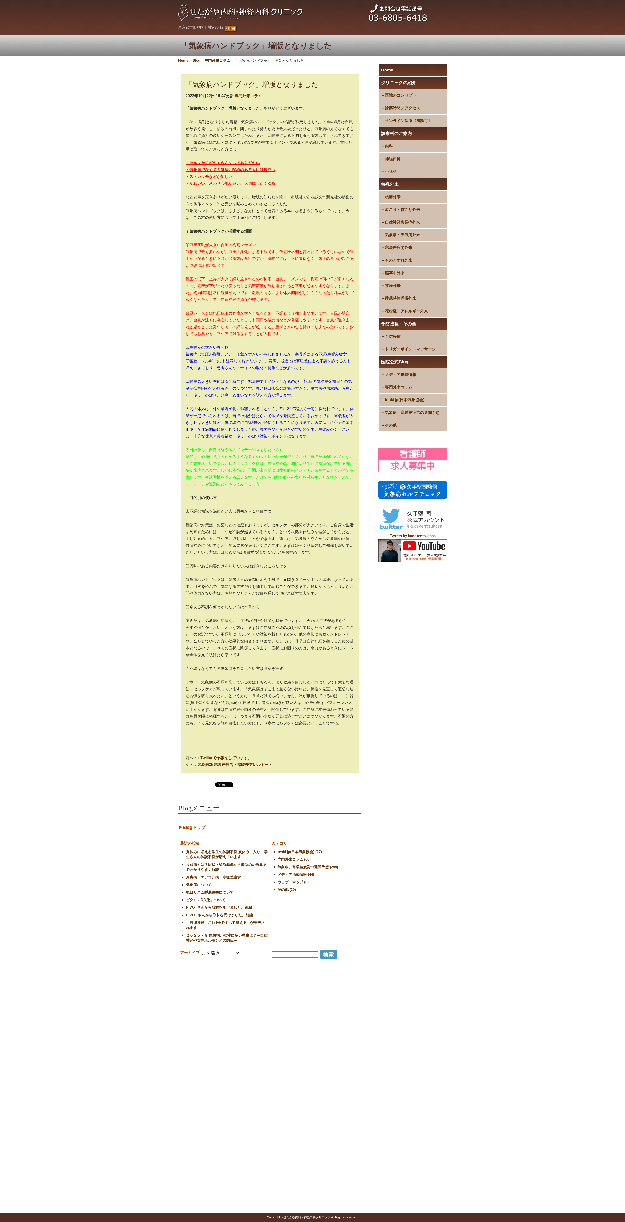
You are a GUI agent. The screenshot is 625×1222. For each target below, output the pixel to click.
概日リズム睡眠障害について (210, 892)
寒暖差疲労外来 (398, 247)
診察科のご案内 (396, 133)
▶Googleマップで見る (200, 1132)
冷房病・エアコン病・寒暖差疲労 (213, 877)
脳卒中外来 (395, 273)
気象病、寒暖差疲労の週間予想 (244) (308, 867)
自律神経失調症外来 (402, 222)
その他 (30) (287, 889)
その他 (391, 425)
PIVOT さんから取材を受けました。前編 (219, 915)
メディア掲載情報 (400, 374)
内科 (389, 146)
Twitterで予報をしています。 (226, 758)
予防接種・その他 (398, 323)
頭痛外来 (393, 197)
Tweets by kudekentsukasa (413, 536)
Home (387, 70)
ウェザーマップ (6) (293, 882)
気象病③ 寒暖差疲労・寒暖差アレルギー (233, 765)
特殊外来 (390, 184)
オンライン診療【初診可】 (408, 121)
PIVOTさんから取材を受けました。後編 (219, 907)
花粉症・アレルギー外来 (406, 311)
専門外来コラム (398, 387)
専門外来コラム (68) (294, 859)
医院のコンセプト (400, 95)
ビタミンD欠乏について (205, 900)
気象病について (199, 885)
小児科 (391, 171)
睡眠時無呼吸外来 (400, 298)
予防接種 (393, 336)
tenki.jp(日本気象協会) (404, 400)
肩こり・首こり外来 (402, 209)
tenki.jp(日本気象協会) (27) (300, 852)
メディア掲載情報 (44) (296, 874)
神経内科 (393, 159)
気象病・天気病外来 (402, 235)
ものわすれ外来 (398, 260)
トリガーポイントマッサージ (410, 349)
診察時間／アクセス (402, 108)
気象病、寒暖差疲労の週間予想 (412, 412)
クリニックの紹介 (398, 82)
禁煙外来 (393, 286)
